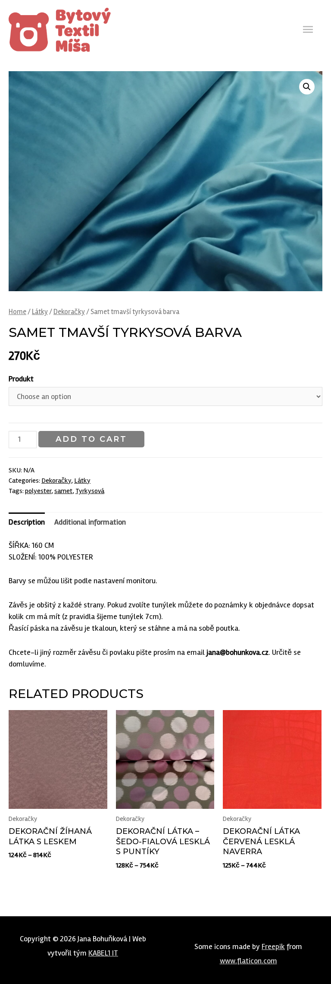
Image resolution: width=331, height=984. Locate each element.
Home (17, 312)
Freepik (273, 946)
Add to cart (91, 439)
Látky (40, 312)
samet (63, 491)
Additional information (90, 522)
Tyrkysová (89, 491)
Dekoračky (69, 312)
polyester (38, 491)
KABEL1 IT (103, 953)
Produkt (21, 379)
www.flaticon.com (248, 960)
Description (27, 522)
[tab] (27, 522)
